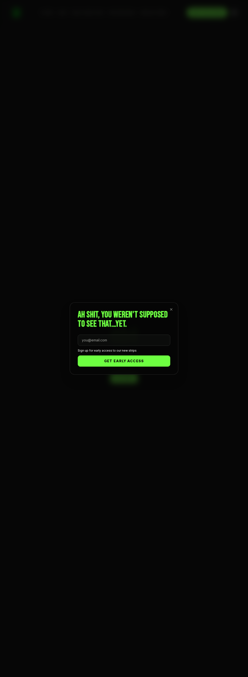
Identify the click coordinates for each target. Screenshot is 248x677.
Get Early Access (124, 361)
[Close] (171, 309)
